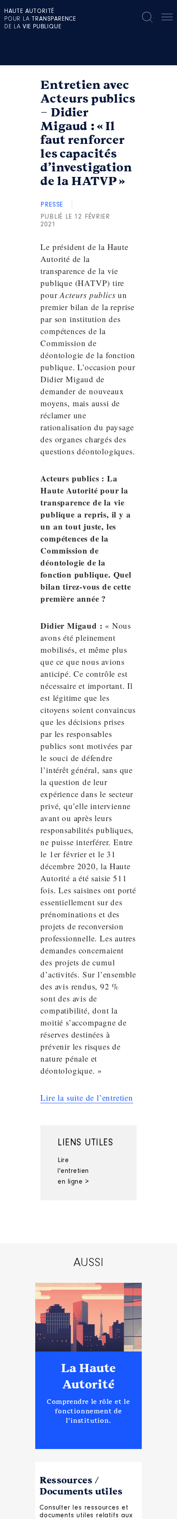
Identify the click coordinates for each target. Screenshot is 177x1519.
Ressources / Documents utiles (81, 1486)
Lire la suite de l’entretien (86, 1097)
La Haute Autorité (88, 1376)
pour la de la (40, 19)
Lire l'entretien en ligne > (73, 1171)
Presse (51, 204)
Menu (167, 18)
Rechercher (147, 17)
